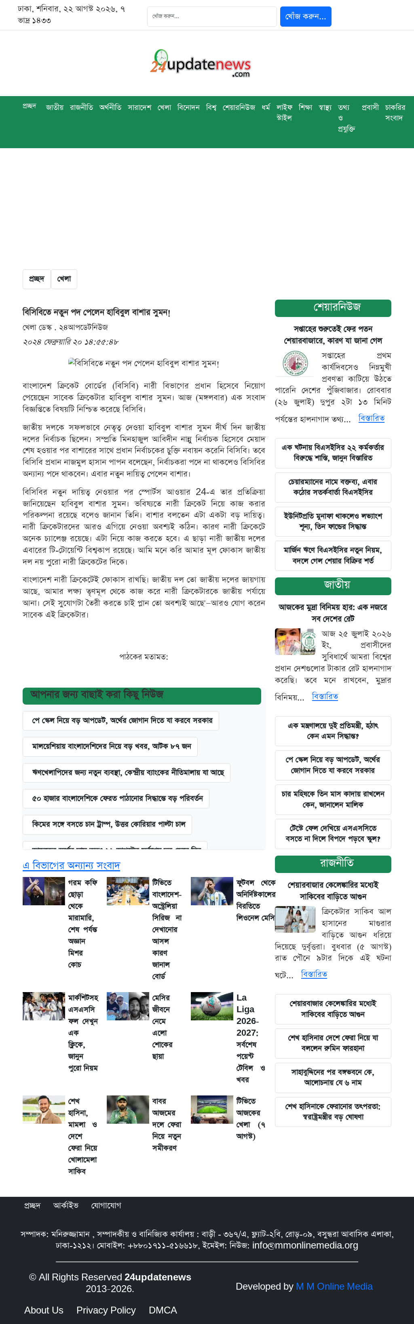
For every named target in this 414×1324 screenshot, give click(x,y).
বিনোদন (188, 108)
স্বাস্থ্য (325, 108)
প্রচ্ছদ (29, 106)
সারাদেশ (139, 108)
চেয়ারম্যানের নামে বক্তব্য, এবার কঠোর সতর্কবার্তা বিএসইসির (333, 487)
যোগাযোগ (106, 1205)
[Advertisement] (207, 208)
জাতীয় (337, 584)
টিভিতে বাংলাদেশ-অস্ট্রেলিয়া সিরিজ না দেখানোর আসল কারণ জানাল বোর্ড (167, 930)
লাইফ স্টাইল (284, 113)
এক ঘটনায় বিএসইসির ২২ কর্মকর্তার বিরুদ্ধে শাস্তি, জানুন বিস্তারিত (333, 453)
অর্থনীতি (110, 108)
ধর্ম (266, 108)
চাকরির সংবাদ (395, 113)
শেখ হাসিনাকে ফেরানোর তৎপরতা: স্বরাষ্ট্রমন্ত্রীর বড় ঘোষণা (332, 1112)
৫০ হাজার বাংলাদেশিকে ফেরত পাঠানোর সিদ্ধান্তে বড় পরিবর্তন (117, 798)
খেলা (164, 108)
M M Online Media (334, 1287)
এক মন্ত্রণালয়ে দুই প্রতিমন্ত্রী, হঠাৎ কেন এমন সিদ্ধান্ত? (333, 731)
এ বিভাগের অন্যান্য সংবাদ (71, 866)
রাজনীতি (81, 108)
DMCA (163, 1310)
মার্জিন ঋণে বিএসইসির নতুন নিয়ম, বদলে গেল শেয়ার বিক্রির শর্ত (333, 555)
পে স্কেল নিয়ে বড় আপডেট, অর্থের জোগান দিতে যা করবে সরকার (333, 765)
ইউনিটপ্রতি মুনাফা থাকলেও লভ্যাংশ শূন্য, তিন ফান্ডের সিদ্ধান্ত (333, 521)
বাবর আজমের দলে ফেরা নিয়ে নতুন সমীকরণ (166, 1124)
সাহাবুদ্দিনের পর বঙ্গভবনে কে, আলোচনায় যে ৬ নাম (332, 1077)
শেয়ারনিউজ (239, 108)
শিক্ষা (305, 108)
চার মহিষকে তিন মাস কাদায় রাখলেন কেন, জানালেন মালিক (333, 799)
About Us (43, 1310)
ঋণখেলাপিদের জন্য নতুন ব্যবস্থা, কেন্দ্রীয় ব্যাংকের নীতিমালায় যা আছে (128, 773)
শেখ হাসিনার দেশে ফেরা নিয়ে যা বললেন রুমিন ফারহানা (333, 1043)
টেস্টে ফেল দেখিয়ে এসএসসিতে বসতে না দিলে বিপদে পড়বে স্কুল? (333, 833)
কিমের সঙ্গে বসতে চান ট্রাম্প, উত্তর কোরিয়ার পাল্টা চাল (109, 824)
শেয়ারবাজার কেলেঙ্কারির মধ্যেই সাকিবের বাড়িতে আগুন (333, 1009)
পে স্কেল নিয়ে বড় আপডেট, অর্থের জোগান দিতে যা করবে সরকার (122, 721)
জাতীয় (54, 108)
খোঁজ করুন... (305, 16)
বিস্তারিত (371, 418)
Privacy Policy (106, 1310)
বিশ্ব (211, 108)
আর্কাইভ (65, 1205)
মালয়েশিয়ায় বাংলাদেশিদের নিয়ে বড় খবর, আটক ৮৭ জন (111, 746)
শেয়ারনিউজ (337, 307)
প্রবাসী (370, 108)
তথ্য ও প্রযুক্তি (346, 118)
